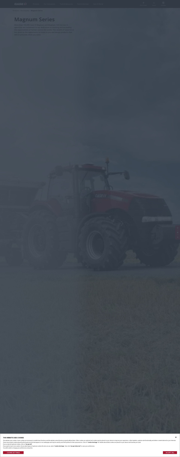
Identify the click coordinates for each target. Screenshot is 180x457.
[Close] (176, 437)
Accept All (170, 453)
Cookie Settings (13, 453)
